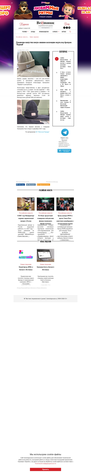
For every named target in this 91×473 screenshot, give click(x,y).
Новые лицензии (34, 36)
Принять (45, 469)
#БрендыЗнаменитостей (22, 181)
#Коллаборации (67, 236)
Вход (66, 24)
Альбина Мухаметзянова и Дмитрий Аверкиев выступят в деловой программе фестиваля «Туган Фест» (65, 63)
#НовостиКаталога (31, 287)
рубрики (24, 31)
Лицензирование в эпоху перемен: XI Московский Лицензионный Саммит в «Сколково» (65, 104)
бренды (33, 31)
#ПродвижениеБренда (52, 181)
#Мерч (58, 236)
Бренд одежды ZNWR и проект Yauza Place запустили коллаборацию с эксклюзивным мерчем (65, 220)
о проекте (55, 31)
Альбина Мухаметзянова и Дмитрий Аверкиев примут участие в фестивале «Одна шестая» (65, 115)
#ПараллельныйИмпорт (23, 236)
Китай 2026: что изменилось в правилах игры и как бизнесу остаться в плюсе (65, 93)
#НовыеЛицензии (21, 287)
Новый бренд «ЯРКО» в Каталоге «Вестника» (26, 268)
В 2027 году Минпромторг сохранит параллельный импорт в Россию (26, 218)
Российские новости (22, 36)
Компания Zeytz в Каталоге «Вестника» (45, 268)
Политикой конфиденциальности (45, 463)
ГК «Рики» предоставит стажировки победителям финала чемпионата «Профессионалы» (45, 220)
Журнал (64, 31)
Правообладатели (44, 31)
